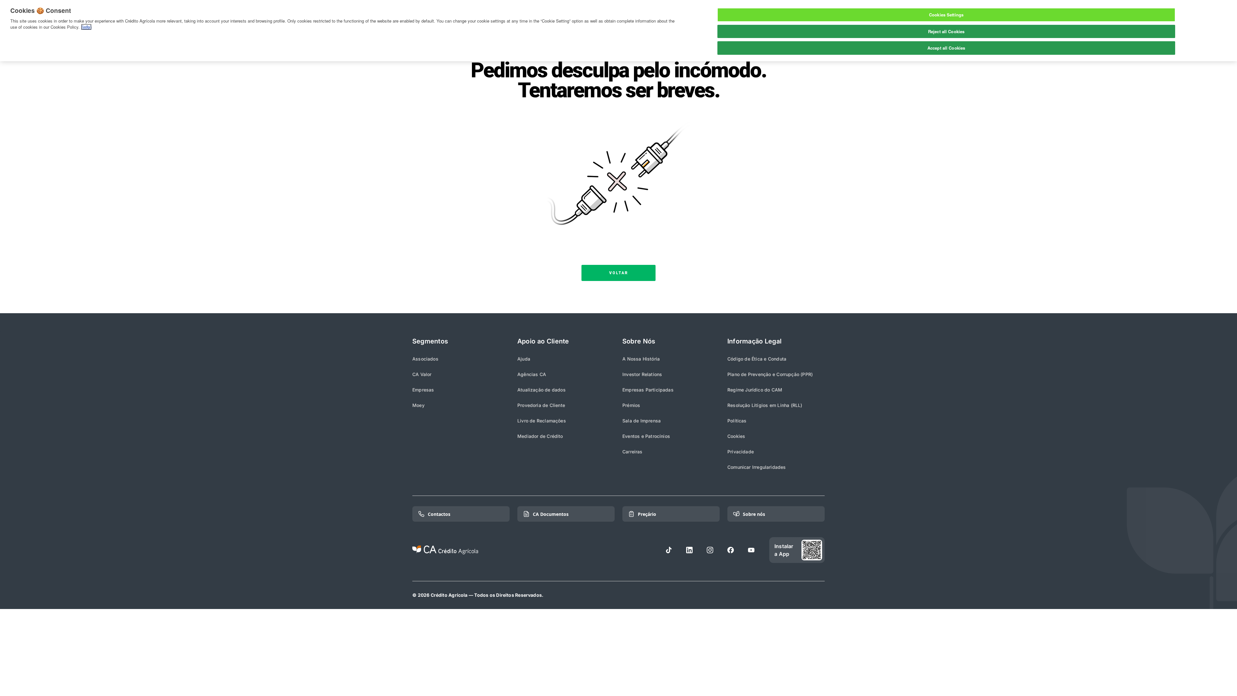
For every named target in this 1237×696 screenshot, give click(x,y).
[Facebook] (730, 550)
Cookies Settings (946, 15)
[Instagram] (710, 550)
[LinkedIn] (689, 550)
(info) (86, 27)
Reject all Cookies (946, 31)
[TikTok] (668, 550)
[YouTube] (751, 550)
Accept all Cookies (946, 48)
